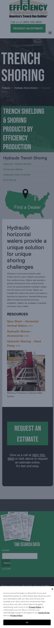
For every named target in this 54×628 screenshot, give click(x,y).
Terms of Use (44, 612)
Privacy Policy (35, 607)
